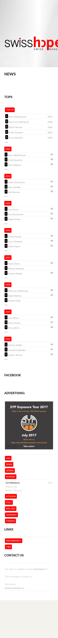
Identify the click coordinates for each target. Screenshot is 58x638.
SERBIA (10, 470)
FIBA (8, 547)
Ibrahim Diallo (14, 301)
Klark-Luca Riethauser (18, 122)
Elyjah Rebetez (14, 296)
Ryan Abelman (14, 165)
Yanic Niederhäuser (17, 117)
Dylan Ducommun (16, 182)
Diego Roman (14, 219)
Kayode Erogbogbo (17, 350)
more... (7, 142)
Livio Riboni (13, 318)
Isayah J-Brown (15, 355)
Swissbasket (13, 540)
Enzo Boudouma (15, 214)
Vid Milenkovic (13, 483)
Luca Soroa (13, 209)
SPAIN (9, 464)
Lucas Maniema (15, 138)
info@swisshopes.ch (14, 588)
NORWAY (10, 476)
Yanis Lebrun (13, 328)
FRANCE (10, 521)
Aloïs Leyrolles (14, 187)
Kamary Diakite (15, 274)
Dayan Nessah (15, 127)
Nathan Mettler (15, 345)
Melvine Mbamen (16, 269)
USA (8, 458)
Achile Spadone (15, 133)
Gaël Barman (14, 192)
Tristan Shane (14, 323)
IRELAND (10, 508)
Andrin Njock (14, 246)
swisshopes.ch (40, 569)
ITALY (9, 502)
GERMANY (11, 515)
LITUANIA (11, 496)
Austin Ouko (14, 264)
